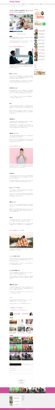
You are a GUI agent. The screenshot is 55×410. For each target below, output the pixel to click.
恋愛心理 (11, 337)
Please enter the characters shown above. (21, 380)
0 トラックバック (27, 364)
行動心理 (11, 345)
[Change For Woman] (15, 1)
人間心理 (23, 398)
